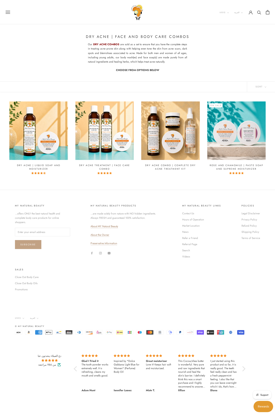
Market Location (191, 226)
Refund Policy (249, 226)
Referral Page (189, 244)
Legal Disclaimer (251, 213)
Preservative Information (104, 243)
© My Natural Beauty (29, 326)
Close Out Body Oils (26, 283)
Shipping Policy (250, 232)
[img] (49, 360)
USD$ (223, 12)
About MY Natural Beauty (104, 226)
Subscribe (28, 244)
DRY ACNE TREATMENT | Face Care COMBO (104, 167)
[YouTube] (109, 253)
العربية (236, 12)
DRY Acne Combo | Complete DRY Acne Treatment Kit (170, 167)
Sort (260, 86)
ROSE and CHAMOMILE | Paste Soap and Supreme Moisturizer (236, 167)
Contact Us (188, 213)
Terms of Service (251, 238)
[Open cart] (267, 12)
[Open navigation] (8, 12)
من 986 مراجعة (47, 365)
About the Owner (100, 235)
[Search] (259, 12)
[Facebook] (92, 253)
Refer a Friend (190, 238)
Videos (186, 256)
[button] (76, 368)
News (185, 232)
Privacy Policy (249, 219)
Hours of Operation (193, 219)
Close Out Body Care (27, 277)
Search (186, 250)
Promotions (21, 289)
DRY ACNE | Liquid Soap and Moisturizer (38, 167)
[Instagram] (100, 253)
